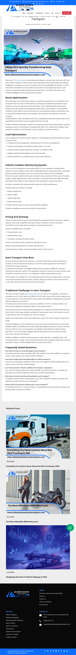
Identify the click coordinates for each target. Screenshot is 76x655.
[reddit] (64, 651)
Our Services (30, 13)
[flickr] (56, 651)
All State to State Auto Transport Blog (50, 593)
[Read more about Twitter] (33, 4)
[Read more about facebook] (42, 4)
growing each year (33, 294)
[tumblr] (59, 651)
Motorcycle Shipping (12, 617)
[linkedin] (50, 651)
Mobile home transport (13, 631)
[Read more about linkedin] (40, 4)
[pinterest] (53, 651)
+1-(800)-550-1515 (16, 1)
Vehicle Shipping (11, 615)
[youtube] (67, 651)
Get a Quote (67, 13)
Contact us (42, 599)
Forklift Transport (11, 637)
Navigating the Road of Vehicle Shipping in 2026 (26, 577)
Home (23, 13)
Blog (52, 13)
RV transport (10, 629)
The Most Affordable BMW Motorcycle (22, 522)
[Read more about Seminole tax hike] (70, 527)
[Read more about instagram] (36, 4)
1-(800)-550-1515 (48, 620)
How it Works (39, 13)
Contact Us (58, 13)
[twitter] (48, 651)
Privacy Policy (43, 604)
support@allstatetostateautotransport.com (37, 1)
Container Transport (12, 634)
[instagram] (61, 651)
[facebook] (45, 651)
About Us (47, 13)
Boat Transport (10, 623)
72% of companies (19, 80)
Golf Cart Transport (12, 626)
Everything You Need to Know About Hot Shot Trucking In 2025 (33, 466)
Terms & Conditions (45, 602)
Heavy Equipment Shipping (14, 620)
